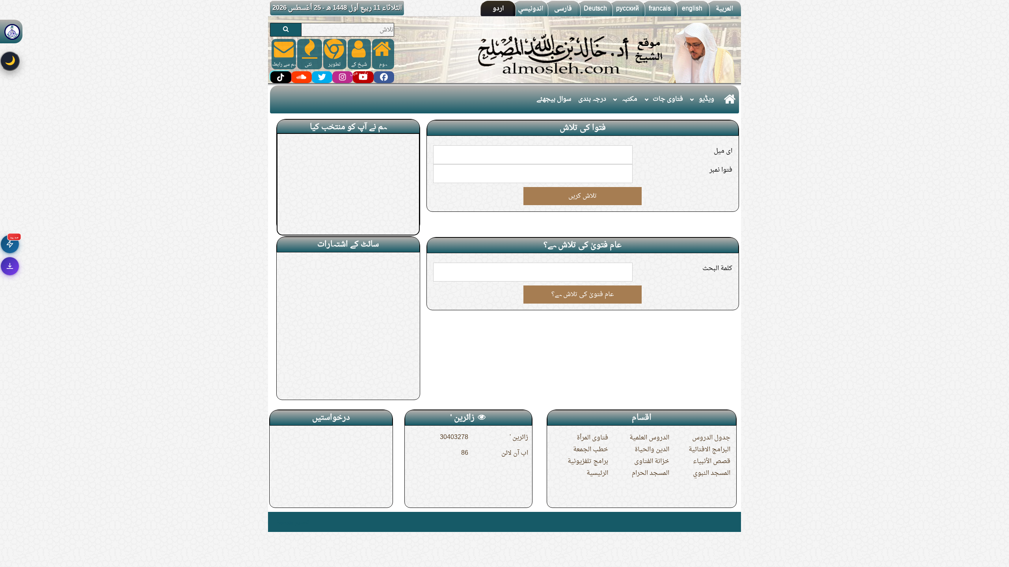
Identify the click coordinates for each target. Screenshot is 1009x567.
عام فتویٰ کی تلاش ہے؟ (582, 294)
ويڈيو (706, 99)
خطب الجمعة (590, 450)
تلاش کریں (582, 196)
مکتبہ (629, 99)
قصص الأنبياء (711, 461)
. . (273, 522)
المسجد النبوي (711, 473)
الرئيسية (597, 473)
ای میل (723, 151)
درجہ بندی (592, 99)
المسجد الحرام (650, 473)
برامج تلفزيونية (588, 461)
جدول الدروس (711, 438)
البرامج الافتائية (709, 450)
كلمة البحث (717, 268)
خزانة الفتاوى (651, 461)
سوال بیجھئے (553, 99)
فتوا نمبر (720, 170)
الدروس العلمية (649, 438)
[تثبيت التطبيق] (10, 266)
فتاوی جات (668, 99)
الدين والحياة (652, 450)
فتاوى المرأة (592, 438)
